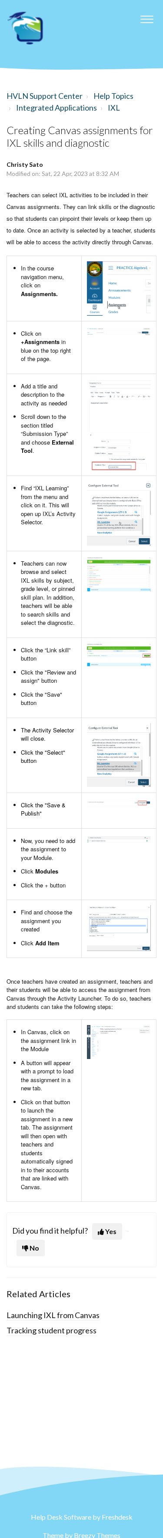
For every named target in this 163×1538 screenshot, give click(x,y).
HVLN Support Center (45, 96)
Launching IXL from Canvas (53, 1315)
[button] (146, 17)
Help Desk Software (62, 1517)
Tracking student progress (51, 1330)
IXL (114, 107)
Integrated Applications (56, 107)
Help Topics (113, 96)
